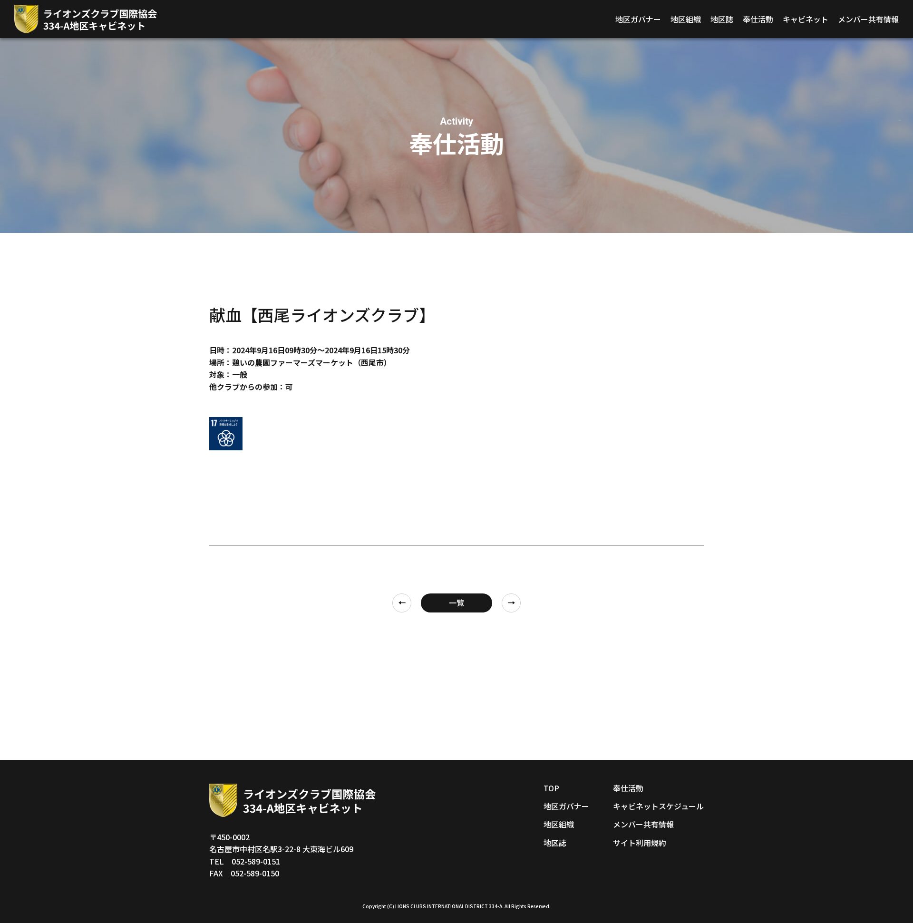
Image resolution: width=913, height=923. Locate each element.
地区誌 (721, 19)
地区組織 (685, 19)
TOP (551, 788)
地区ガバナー (638, 19)
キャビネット (805, 19)
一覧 (456, 602)
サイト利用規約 (639, 842)
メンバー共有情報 (868, 19)
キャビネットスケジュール (658, 806)
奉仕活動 (758, 19)
